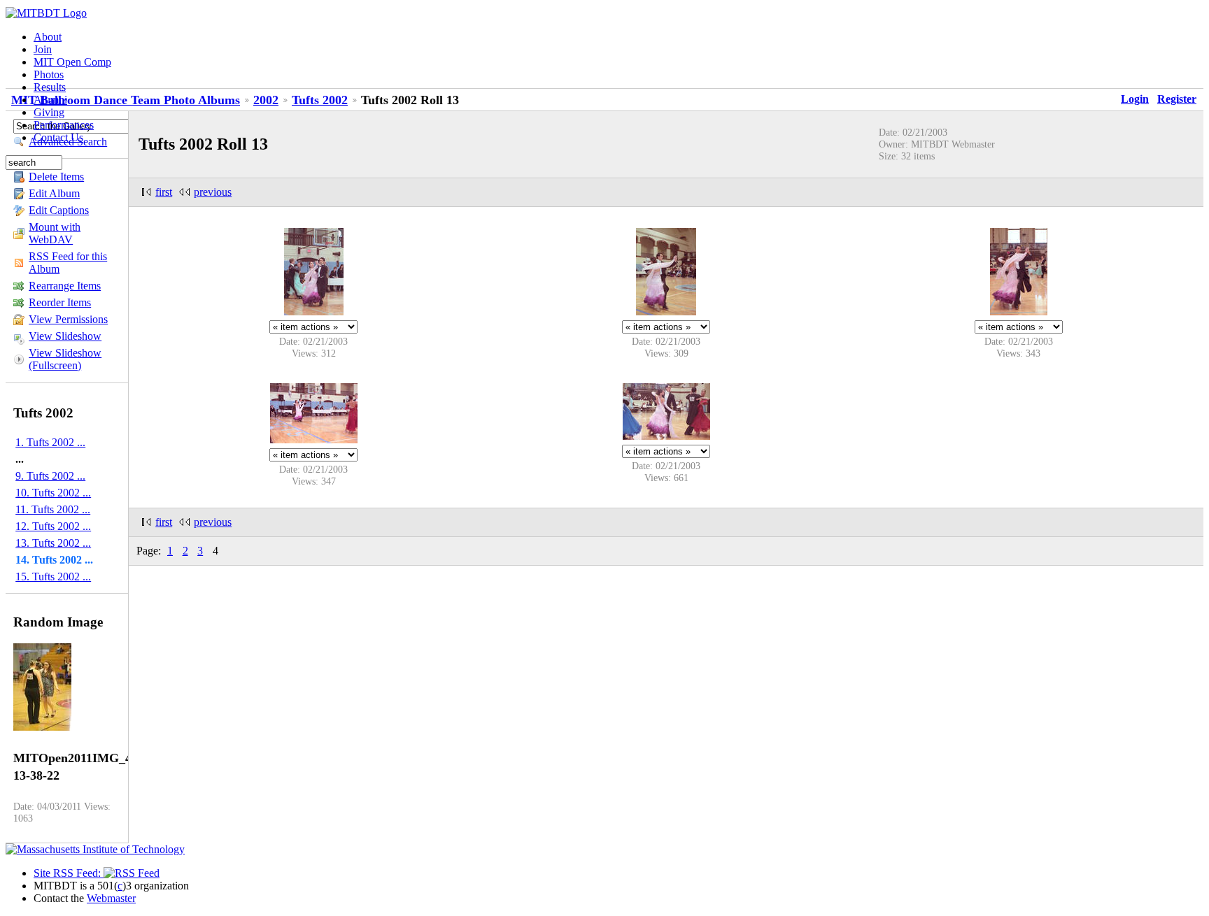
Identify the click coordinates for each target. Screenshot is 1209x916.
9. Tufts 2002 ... (50, 476)
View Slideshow (65, 336)
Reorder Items (60, 302)
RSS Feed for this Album (68, 262)
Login (1135, 99)
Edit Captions (59, 210)
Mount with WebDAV (54, 233)
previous (213, 192)
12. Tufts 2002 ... (53, 526)
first (163, 192)
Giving (49, 112)
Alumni (50, 100)
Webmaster (111, 898)
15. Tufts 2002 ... (53, 576)
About (48, 37)
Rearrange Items (65, 286)
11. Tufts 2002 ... (52, 509)
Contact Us (58, 137)
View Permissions (68, 319)
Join (43, 49)
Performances (64, 125)
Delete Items (56, 177)
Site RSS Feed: (69, 873)
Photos (49, 74)
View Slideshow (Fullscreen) (65, 359)
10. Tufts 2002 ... (53, 493)
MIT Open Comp (72, 62)
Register (1176, 99)
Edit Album (54, 193)
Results (50, 87)
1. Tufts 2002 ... (50, 442)
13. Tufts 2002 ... (53, 543)
